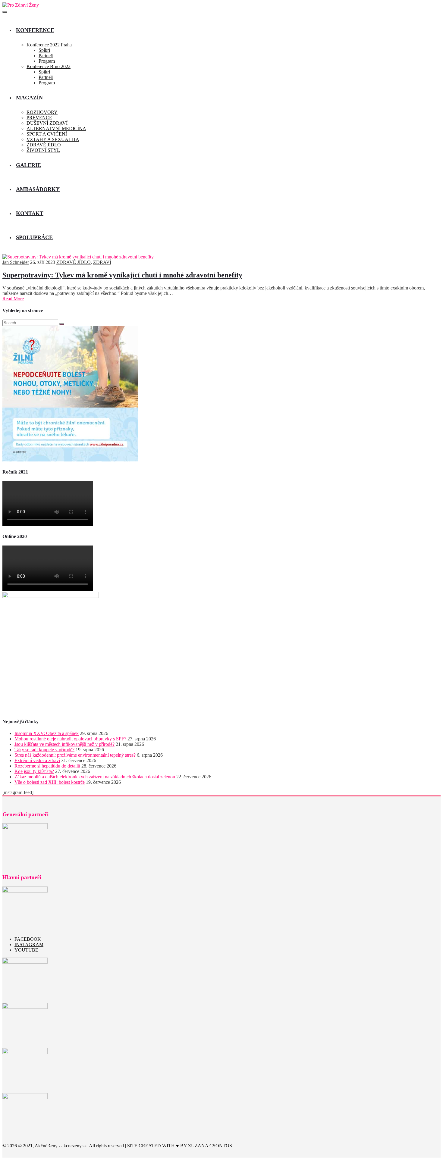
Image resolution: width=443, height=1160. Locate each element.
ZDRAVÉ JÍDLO (44, 144)
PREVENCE (39, 117)
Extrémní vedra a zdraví (37, 760)
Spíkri (44, 50)
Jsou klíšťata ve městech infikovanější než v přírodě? (64, 744)
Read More (13, 298)
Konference (35, 30)
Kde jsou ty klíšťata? (34, 771)
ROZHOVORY (42, 112)
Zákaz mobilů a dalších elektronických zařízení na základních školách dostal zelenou (94, 776)
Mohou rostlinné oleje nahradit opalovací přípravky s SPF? (70, 738)
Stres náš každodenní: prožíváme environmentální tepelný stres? (75, 755)
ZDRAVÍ (102, 262)
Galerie (28, 165)
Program (47, 61)
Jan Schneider (15, 262)
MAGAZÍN (29, 98)
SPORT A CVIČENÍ (47, 133)
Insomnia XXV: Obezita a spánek (46, 733)
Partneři (46, 55)
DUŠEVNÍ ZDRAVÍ (47, 123)
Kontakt (29, 213)
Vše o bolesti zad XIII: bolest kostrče (49, 782)
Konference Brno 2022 (49, 66)
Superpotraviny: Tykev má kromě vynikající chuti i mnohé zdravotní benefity (122, 275)
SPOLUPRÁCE (34, 237)
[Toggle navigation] (4, 12)
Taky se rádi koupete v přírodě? (44, 749)
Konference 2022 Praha (49, 44)
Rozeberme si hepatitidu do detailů (47, 765)
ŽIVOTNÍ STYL (43, 150)
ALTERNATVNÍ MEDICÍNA (56, 128)
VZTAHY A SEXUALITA (53, 139)
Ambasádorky (38, 189)
